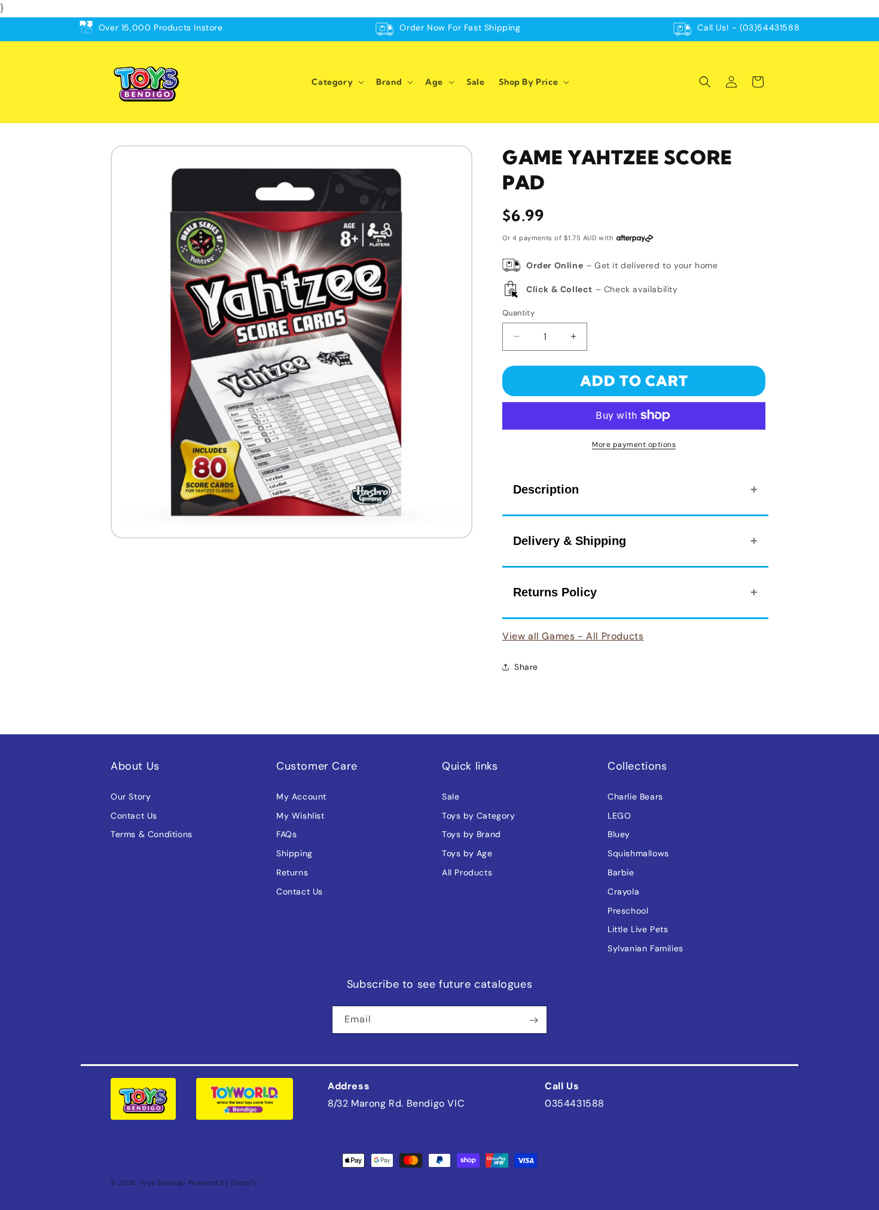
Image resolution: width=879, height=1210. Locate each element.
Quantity (518, 313)
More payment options (634, 444)
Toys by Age (467, 853)
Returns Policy (555, 591)
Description (546, 488)
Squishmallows (638, 853)
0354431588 (575, 1103)
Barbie (621, 871)
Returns (292, 871)
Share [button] (526, 666)
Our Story (131, 796)
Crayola (623, 891)
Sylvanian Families (645, 948)
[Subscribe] (533, 1020)
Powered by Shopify (223, 1182)
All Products (467, 871)
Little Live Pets (638, 929)
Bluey (619, 834)
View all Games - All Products (572, 635)
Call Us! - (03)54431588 (748, 27)
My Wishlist (300, 815)
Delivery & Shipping (569, 540)
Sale (450, 796)
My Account (301, 796)
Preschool (628, 910)
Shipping (294, 853)
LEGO (619, 815)
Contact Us (134, 815)
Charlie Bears (635, 796)
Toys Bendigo (163, 1182)
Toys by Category (478, 815)
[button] (336, 81)
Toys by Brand (471, 834)
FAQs (286, 834)
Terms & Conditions (152, 834)
